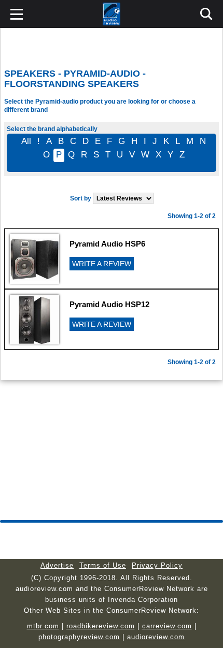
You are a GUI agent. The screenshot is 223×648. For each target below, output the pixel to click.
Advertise (57, 565)
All (26, 141)
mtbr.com (43, 626)
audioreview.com (156, 637)
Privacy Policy (157, 565)
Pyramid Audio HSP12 (109, 304)
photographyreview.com (79, 637)
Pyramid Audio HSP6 (107, 243)
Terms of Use (102, 565)
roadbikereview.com (100, 626)
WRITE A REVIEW (101, 264)
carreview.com (167, 626)
